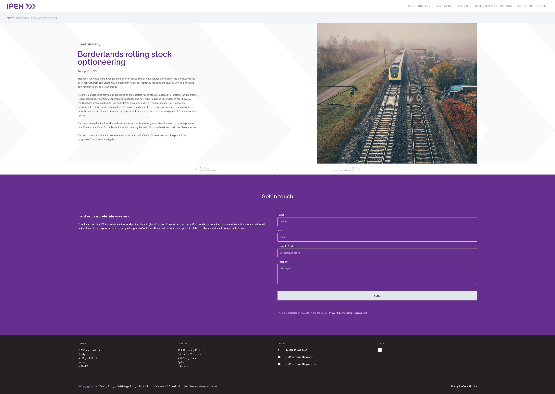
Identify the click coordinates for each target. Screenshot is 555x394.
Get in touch (538, 6)
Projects (506, 6)
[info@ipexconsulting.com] (279, 357)
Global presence (485, 6)
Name (281, 215)
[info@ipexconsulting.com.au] (279, 364)
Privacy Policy (334, 313)
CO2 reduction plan (177, 386)
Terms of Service (354, 313)
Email (281, 230)
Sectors (463, 6)
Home (411, 6)
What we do (444, 6)
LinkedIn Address (287, 246)
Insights (520, 6)
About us (424, 6)
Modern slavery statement (204, 386)
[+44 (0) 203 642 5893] (279, 350)
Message (283, 262)
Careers (160, 386)
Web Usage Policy (126, 386)
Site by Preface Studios (464, 386)
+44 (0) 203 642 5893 (295, 350)
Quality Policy (106, 386)
